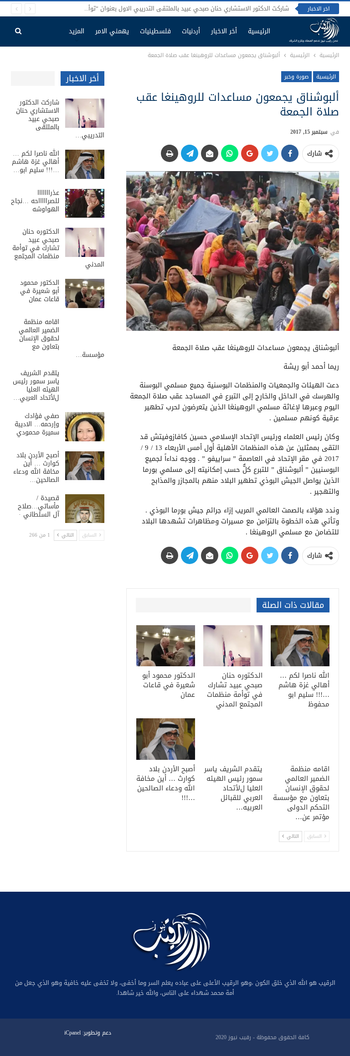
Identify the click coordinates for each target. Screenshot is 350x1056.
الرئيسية (259, 31)
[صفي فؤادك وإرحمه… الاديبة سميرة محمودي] (84, 426)
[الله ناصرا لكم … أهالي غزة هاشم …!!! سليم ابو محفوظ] (300, 646)
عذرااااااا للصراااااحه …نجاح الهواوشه (35, 201)
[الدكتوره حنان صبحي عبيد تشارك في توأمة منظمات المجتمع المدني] (232, 646)
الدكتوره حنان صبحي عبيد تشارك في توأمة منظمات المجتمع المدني (58, 248)
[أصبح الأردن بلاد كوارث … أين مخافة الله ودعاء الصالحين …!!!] (166, 739)
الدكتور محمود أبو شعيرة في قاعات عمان (39, 291)
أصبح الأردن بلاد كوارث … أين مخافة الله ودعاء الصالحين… (36, 467)
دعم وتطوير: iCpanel (87, 1033)
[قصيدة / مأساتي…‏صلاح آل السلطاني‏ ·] (84, 508)
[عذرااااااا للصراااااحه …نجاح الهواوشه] (84, 203)
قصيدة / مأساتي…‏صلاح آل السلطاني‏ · (38, 506)
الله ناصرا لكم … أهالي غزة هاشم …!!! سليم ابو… (35, 161)
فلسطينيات (155, 31)
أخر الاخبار (224, 31)
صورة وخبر (296, 77)
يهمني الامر (112, 31)
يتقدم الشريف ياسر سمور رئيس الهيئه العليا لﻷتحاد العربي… (36, 385)
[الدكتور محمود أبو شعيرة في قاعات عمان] (166, 646)
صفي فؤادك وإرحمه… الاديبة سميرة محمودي (37, 424)
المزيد (76, 31)
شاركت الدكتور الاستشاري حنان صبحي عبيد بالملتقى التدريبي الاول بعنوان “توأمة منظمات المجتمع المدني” (152, 8)
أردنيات (191, 31)
